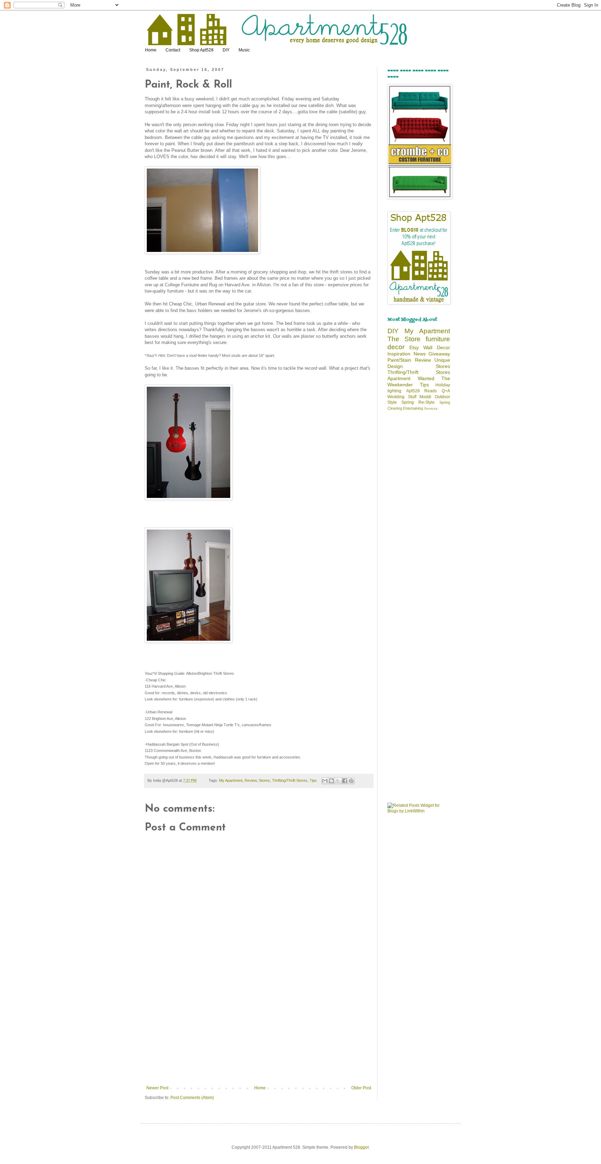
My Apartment (230, 780)
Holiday (442, 385)
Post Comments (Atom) (192, 1097)
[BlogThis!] (331, 780)
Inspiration (398, 353)
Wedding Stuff (401, 396)
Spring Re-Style (418, 402)
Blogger (361, 1147)
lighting (394, 390)
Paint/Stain (399, 360)
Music (244, 50)
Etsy (414, 347)
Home (151, 50)
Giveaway (439, 353)
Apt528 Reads (421, 390)
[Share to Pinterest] (351, 780)
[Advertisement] (259, 1033)
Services (431, 408)
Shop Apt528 (201, 50)
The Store (403, 339)
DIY (226, 50)
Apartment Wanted (410, 378)
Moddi (425, 396)
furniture (438, 339)
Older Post (361, 1087)
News (420, 353)
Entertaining (413, 408)
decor (395, 347)
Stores (264, 780)
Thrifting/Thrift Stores (289, 780)
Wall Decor (436, 347)
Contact (173, 50)
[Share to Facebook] (344, 780)
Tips (313, 780)
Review (251, 780)
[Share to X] (338, 780)
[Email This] (324, 780)
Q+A (446, 390)
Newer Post (157, 1087)
